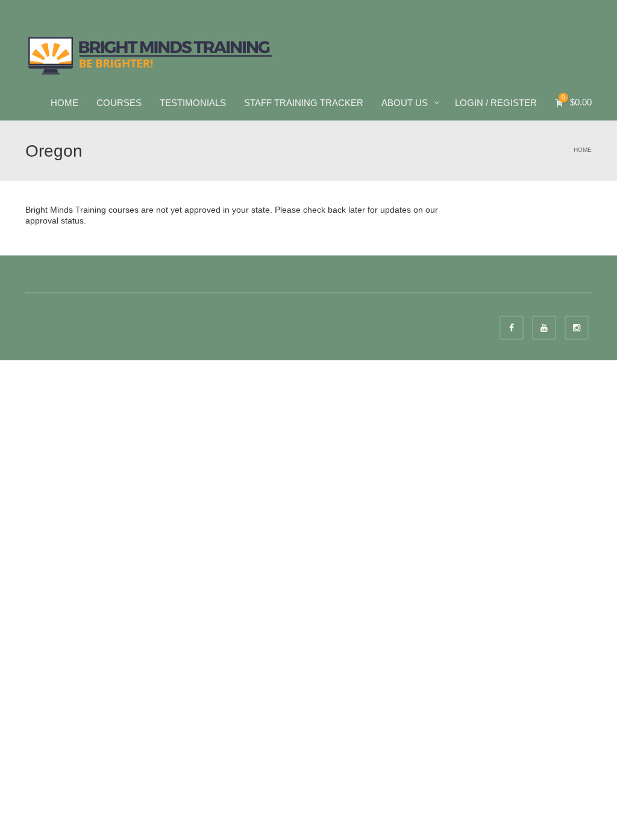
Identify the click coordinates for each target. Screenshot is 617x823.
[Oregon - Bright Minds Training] (150, 54)
